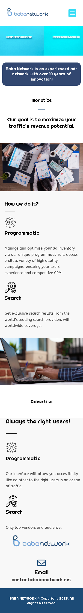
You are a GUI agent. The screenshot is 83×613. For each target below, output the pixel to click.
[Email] (41, 563)
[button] (72, 13)
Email (41, 572)
